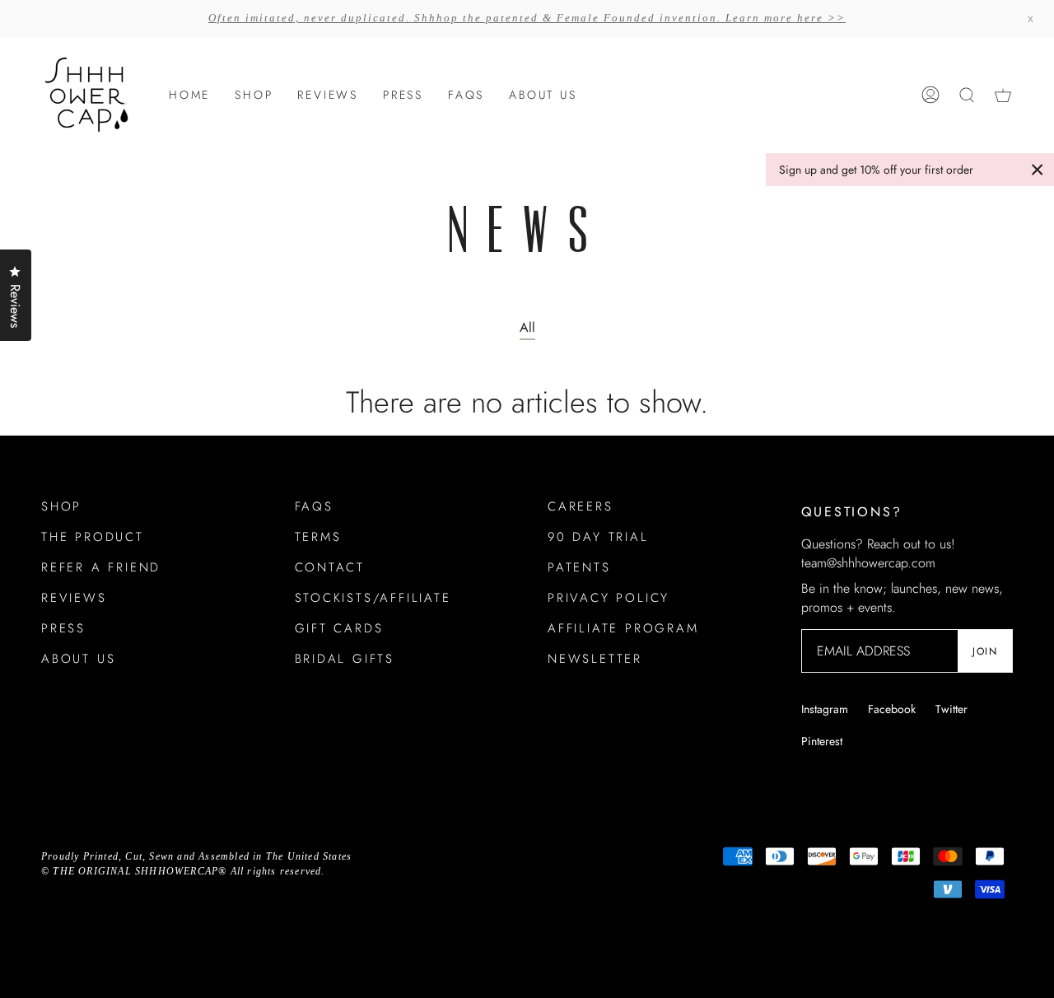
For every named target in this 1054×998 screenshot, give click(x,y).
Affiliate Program (623, 628)
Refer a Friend (101, 567)
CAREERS (580, 506)
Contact (330, 567)
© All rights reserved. (183, 871)
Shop (61, 506)
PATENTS (579, 567)
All (527, 327)
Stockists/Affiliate (373, 598)
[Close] (1037, 169)
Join (984, 651)
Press (63, 628)
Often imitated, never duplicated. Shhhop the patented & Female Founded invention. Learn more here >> (527, 18)
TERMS (318, 537)
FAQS (314, 506)
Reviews (74, 598)
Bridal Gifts (345, 659)
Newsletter (595, 659)
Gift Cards (339, 628)
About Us (78, 659)
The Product (92, 537)
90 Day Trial (598, 537)
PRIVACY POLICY (608, 598)
